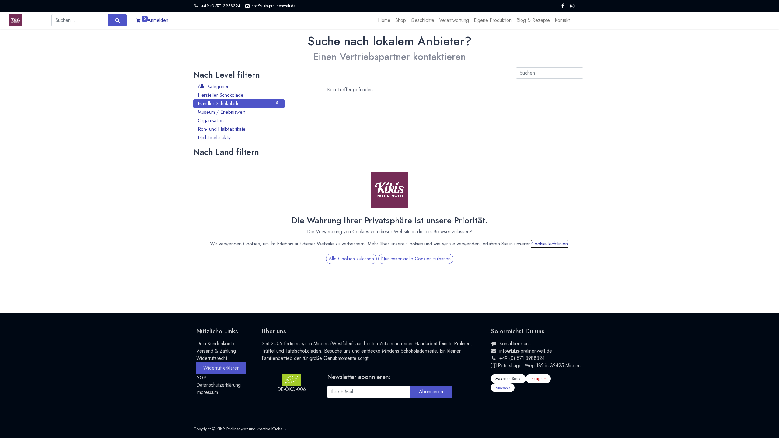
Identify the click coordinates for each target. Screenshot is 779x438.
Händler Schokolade (238, 103)
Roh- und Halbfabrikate (238, 129)
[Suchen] (117, 20)
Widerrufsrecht (211, 358)
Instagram (538, 378)
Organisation (238, 120)
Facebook (502, 387)
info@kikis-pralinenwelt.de (525, 350)
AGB (201, 377)
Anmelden (158, 20)
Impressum (207, 392)
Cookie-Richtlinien (549, 243)
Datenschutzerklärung (218, 384)
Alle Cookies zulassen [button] (351, 258)
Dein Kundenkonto (215, 343)
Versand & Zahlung (216, 350)
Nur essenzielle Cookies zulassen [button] (416, 258)
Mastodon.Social (508, 378)
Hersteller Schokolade (238, 95)
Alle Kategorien (238, 86)
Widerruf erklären (221, 367)
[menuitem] (384, 20)
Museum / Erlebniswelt (238, 112)
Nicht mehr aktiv (238, 137)
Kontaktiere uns (515, 343)
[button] (431, 392)
